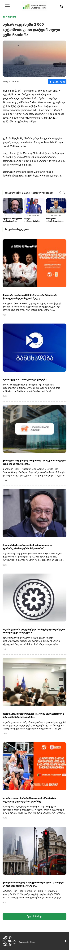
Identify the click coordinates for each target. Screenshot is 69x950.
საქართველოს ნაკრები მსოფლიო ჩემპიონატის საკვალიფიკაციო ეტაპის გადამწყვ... (29, 800)
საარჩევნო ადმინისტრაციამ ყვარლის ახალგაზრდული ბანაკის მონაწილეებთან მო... (33, 715)
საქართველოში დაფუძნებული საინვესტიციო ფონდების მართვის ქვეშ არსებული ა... (34, 631)
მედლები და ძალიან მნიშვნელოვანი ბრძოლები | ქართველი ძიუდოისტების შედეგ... (31, 297)
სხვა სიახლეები (17, 229)
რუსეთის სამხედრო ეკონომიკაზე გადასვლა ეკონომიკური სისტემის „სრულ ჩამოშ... (27, 547)
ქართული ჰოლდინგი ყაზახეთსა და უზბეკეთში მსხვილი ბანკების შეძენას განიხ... (34, 462)
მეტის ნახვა (34, 916)
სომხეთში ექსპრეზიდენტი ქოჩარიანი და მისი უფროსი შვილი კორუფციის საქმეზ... (34, 220)
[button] (60, 192)
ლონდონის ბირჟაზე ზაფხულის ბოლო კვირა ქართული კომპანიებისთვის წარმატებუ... (33, 884)
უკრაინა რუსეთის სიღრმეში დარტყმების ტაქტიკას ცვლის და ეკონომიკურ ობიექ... (56, 220)
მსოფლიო (9, 16)
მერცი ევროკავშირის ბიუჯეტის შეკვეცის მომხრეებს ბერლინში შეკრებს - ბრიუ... (12, 220)
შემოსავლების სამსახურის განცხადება (25, 379)
